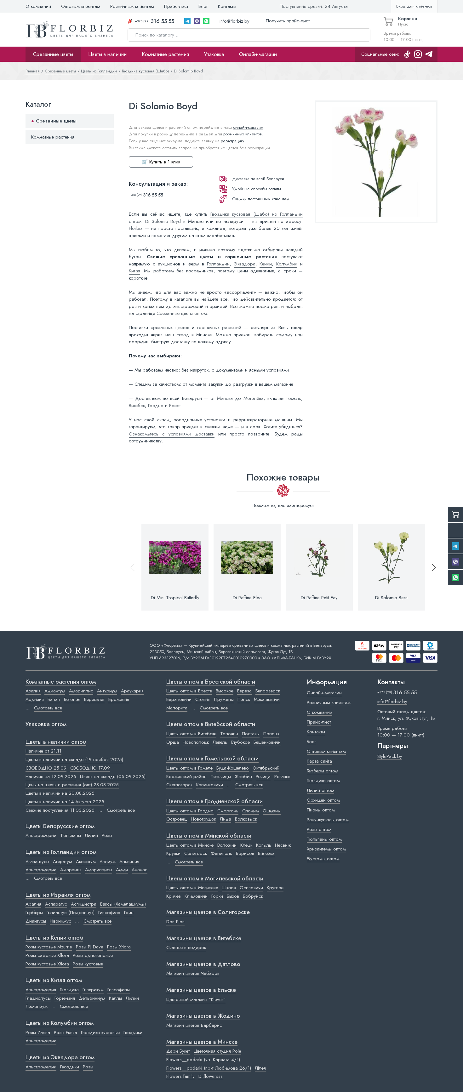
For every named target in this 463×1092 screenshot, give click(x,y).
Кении (266, 263)
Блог (203, 6)
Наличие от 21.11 (43, 751)
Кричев (173, 896)
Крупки (173, 853)
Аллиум (108, 861)
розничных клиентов (242, 134)
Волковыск (246, 819)
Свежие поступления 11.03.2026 (60, 810)
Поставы (251, 733)
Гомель (294, 398)
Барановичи (178, 699)
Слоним (250, 810)
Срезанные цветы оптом (182, 313)
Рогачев (282, 776)
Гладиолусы (38, 998)
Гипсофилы (118, 989)
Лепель (220, 742)
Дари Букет (178, 1051)
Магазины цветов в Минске (201, 1042)
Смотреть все (48, 707)
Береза (244, 690)
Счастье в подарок (186, 947)
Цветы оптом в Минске (190, 845)
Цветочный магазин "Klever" (196, 999)
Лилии (91, 835)
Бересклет (94, 699)
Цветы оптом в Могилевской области (214, 879)
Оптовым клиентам (80, 6)
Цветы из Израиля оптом (58, 895)
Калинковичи (209, 784)
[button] (430, 567)
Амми (122, 869)
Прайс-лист (176, 6)
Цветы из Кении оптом (54, 938)
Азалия (33, 690)
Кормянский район (186, 776)
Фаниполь (221, 853)
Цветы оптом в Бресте (189, 690)
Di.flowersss (210, 1076)
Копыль (263, 845)
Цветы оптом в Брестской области (210, 682)
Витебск (137, 405)
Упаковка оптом (46, 724)
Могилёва (253, 398)
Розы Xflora (119, 946)
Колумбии (286, 263)
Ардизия (35, 699)
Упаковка (214, 54)
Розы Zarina (38, 1032)
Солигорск (195, 853)
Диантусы (36, 921)
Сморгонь (227, 810)
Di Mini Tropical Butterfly (175, 597)
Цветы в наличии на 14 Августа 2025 (65, 801)
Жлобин (243, 776)
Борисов (245, 853)
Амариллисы (98, 869)
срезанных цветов (170, 327)
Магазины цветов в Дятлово (203, 964)
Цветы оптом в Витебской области (210, 724)
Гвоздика (69, 989)
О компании (38, 6)
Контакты (227, 6)
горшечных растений (219, 327)
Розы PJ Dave (89, 946)
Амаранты (70, 869)
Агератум (62, 861)
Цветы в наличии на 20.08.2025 (60, 793)
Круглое (275, 887)
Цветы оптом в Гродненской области (214, 801)
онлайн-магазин (248, 127)
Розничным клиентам (132, 6)
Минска (225, 398)
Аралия (33, 904)
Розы (107, 835)
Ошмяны (272, 810)
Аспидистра (83, 904)
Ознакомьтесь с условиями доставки (171, 433)
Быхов (233, 896)
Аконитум (86, 861)
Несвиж (283, 845)
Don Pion (175, 921)
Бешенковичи (267, 742)
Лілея (260, 1068)
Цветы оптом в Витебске (191, 733)
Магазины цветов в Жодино (203, 1016)
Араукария (132, 690)
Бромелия (118, 699)
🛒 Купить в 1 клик (161, 161)
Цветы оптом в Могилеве (192, 887)
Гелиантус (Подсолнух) (70, 912)
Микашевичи (267, 699)
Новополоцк (196, 742)
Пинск (243, 699)
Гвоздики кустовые (100, 1032)
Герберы (34, 912)
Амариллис (81, 690)
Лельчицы (220, 776)
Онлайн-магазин (258, 54)
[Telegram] (187, 21)
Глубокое (240, 742)
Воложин (227, 845)
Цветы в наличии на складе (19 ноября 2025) (74, 759)
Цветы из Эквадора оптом (60, 1057)
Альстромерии (41, 835)
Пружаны (224, 699)
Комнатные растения (165, 54)
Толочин (229, 733)
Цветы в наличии (107, 54)
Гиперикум (93, 989)
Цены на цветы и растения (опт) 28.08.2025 (72, 784)
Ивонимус (60, 921)
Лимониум (37, 1006)
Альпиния (129, 861)
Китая (134, 270)
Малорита (176, 707)
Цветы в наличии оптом (56, 742)
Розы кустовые (88, 963)
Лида (225, 819)
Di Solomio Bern (391, 597)
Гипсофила (109, 912)
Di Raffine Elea (247, 597)
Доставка (240, 179)
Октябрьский (266, 768)
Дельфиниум (92, 998)
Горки (217, 896)
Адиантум (54, 690)
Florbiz (135, 228)
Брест (175, 405)
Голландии (218, 263)
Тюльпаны (70, 835)
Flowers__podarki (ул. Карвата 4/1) (203, 1059)
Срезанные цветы (53, 54)
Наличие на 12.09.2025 (51, 776)
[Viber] (197, 21)
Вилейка (266, 853)
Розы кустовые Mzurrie (49, 946)
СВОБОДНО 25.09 (46, 768)
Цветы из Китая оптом (54, 980)
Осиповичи (251, 887)
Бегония (72, 699)
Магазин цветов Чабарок (192, 973)
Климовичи (196, 896)
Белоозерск (267, 690)
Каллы (115, 998)
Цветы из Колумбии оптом (60, 1023)
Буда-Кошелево (232, 768)
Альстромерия (41, 989)
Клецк (246, 845)
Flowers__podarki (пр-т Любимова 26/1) (208, 1068)
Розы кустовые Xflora (47, 963)
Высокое (224, 690)
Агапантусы (37, 861)
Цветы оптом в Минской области (208, 836)
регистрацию (232, 141)
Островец (176, 819)
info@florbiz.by (234, 21)
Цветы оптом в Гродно (190, 810)
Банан (54, 699)
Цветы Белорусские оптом (60, 826)
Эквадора (244, 263)
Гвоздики (132, 1032)
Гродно (155, 405)
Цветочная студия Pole (217, 1051)
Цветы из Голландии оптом (61, 852)
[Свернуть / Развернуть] (106, 121)
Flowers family (180, 1076)
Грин (129, 912)
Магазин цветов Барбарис (194, 1025)
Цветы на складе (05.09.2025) (113, 776)
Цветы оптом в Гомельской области (212, 759)
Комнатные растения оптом (61, 682)
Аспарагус (56, 904)
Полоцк (271, 733)
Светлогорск (179, 784)
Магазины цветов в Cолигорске (208, 912)
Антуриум (107, 690)
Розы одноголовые (93, 955)
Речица (263, 776)
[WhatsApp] (206, 21)
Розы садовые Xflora (47, 955)
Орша (172, 742)
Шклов (229, 887)
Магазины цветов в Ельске (201, 990)
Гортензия (64, 998)
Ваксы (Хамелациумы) (123, 904)
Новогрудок (203, 819)
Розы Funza (65, 1032)
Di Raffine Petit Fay (319, 597)
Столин (202, 699)
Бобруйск (253, 896)
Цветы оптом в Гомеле (189, 768)
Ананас (139, 869)
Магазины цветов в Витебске (203, 938)
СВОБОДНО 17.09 (90, 768)
